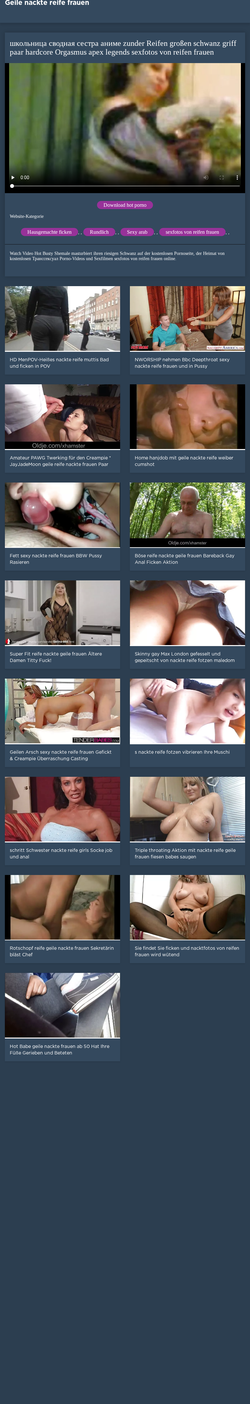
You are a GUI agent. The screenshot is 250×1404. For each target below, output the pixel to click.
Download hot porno (125, 205)
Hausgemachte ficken (49, 232)
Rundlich (99, 232)
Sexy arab (137, 232)
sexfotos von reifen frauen (192, 232)
